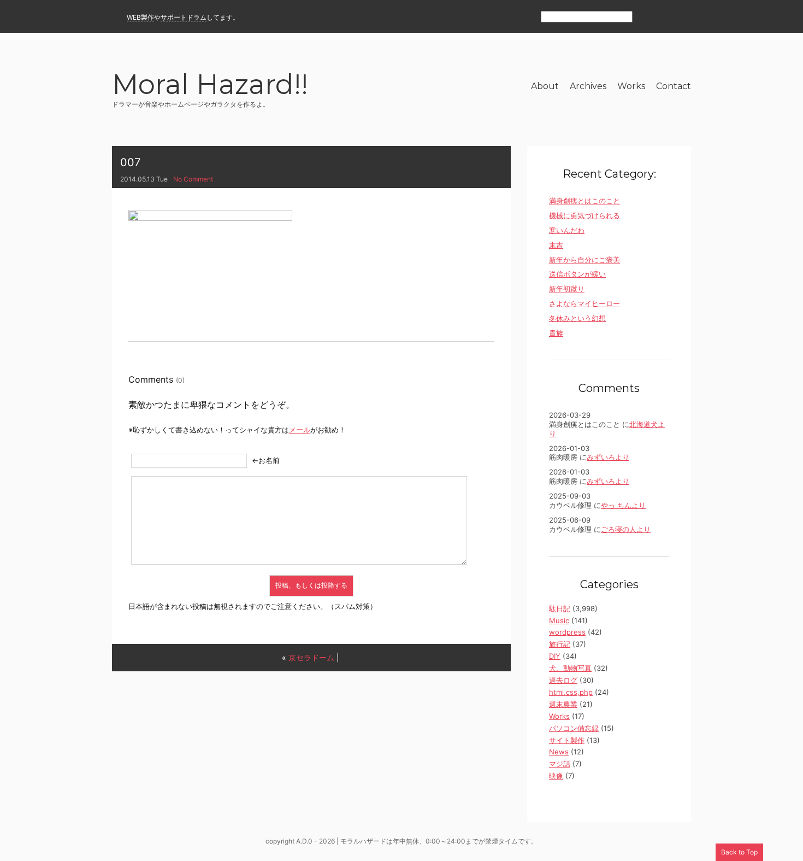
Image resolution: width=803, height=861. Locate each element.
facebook (665, 17)
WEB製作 (140, 17)
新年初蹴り (566, 288)
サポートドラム (183, 17)
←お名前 (266, 460)
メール (299, 429)
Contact (673, 86)
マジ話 (559, 763)
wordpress (567, 632)
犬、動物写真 (570, 668)
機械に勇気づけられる (584, 215)
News (559, 751)
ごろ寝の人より (626, 529)
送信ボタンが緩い (577, 274)
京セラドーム (311, 657)
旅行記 (559, 644)
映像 (556, 775)
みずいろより (608, 457)
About (545, 86)
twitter (684, 17)
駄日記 (559, 608)
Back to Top (739, 852)
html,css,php (571, 692)
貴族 (556, 333)
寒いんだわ (566, 230)
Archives (588, 86)
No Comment (193, 179)
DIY (554, 656)
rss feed (646, 17)
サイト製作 (566, 740)
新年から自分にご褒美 (584, 259)
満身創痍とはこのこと (584, 200)
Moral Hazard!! (210, 86)
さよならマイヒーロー (584, 303)
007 (130, 162)
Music (559, 620)
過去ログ (563, 680)
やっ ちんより (623, 505)
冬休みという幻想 (577, 318)
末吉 (556, 245)
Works (631, 86)
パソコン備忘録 (574, 728)
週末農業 (563, 704)
